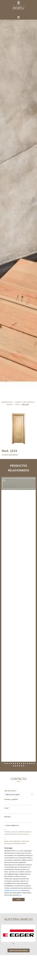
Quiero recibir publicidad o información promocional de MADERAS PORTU (16, 842)
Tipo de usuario (10, 791)
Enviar (18, 899)
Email (6, 808)
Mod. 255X (25, 404)
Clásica (17, 404)
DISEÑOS (9, 404)
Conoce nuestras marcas (18, 950)
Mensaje (7, 817)
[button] (3, 763)
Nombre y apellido (11, 799)
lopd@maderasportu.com (12, 890)
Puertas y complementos (24, 402)
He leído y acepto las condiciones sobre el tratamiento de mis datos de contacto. (17, 833)
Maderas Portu (7, 402)
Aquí (20, 895)
